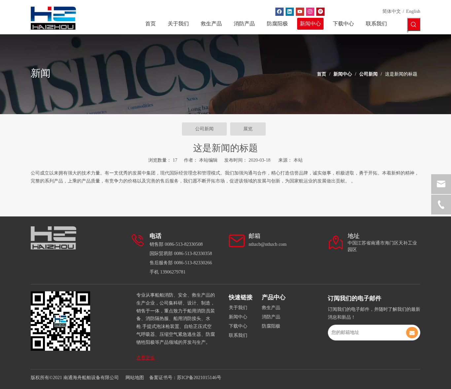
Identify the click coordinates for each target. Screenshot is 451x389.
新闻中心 (238, 316)
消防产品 (271, 316)
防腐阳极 (271, 326)
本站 (298, 160)
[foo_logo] (53, 237)
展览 (248, 128)
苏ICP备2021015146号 (199, 377)
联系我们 (238, 335)
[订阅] (412, 332)
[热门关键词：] (413, 24)
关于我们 (238, 307)
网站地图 (134, 377)
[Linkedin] (290, 12)
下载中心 (238, 326)
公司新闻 (204, 128)
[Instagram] (310, 12)
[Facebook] (279, 12)
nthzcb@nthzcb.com (268, 244)
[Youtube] (300, 12)
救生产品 (271, 307)
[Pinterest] (320, 12)
